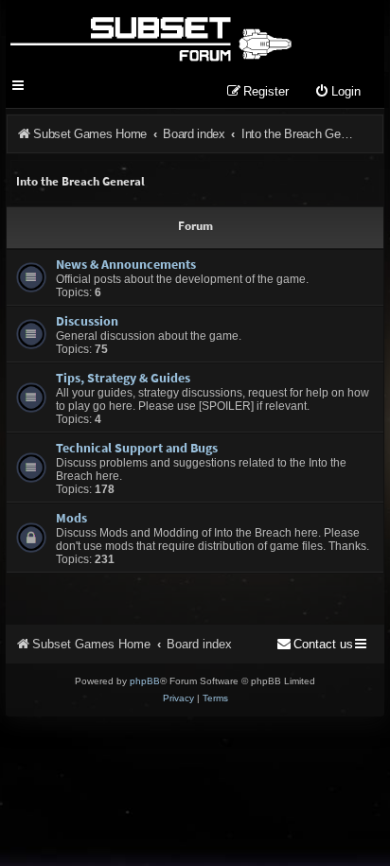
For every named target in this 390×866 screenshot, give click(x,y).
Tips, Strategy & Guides (123, 377)
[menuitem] (337, 92)
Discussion (87, 320)
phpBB (145, 681)
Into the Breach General (80, 181)
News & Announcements (126, 264)
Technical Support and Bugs (137, 447)
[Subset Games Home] (150, 36)
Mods (71, 517)
